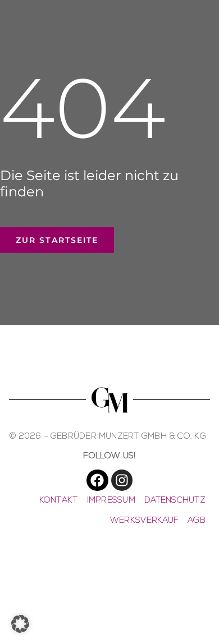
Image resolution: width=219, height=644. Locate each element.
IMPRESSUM (111, 500)
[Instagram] (122, 480)
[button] (20, 624)
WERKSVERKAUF (144, 521)
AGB (197, 521)
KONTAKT (58, 500)
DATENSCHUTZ (175, 500)
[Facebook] (97, 480)
